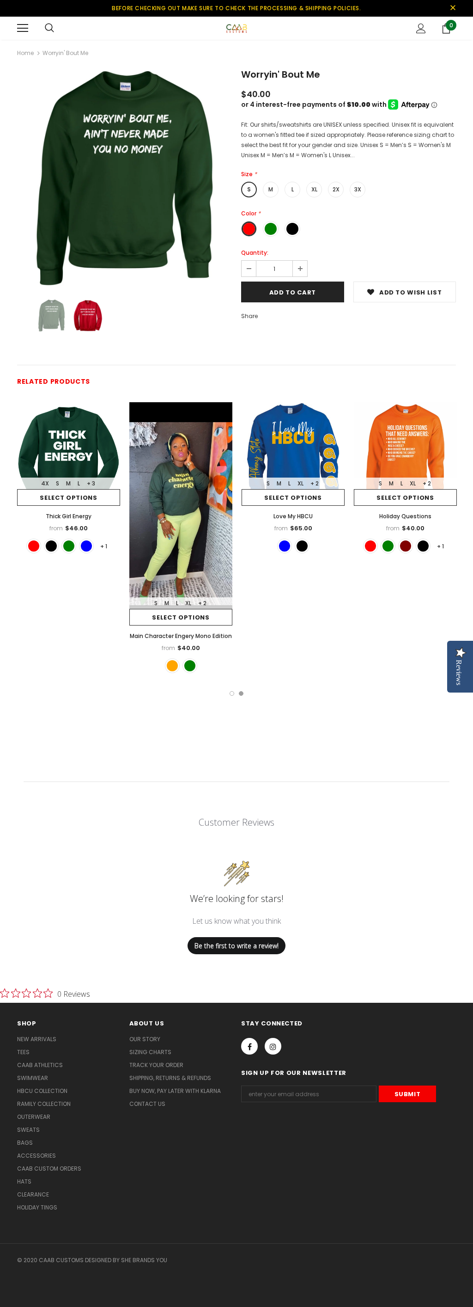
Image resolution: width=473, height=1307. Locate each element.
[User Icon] (421, 28)
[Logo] (236, 28)
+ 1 (103, 546)
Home (25, 53)
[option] (124, 178)
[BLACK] (51, 546)
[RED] (34, 546)
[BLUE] (86, 546)
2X (336, 189)
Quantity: (254, 253)
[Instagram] (273, 1046)
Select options (68, 497)
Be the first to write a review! (236, 945)
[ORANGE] (172, 666)
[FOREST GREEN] (190, 666)
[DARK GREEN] (69, 546)
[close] (452, 8)
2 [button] (241, 693)
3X (357, 189)
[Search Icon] (49, 28)
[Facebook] (249, 1046)
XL (314, 189)
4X (45, 483)
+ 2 (202, 603)
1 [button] (232, 693)
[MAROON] (405, 546)
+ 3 (91, 483)
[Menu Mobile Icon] (22, 28)
